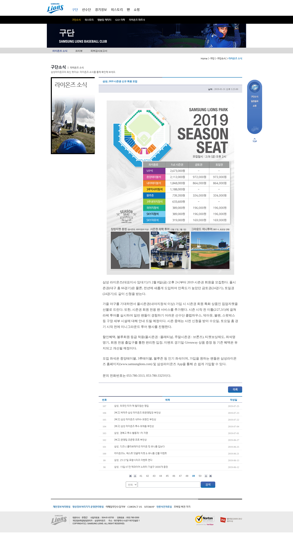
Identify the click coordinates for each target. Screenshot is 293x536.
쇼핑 (137, 10)
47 (180, 476)
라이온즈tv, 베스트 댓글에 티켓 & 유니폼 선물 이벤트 (140, 453)
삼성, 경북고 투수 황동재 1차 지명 (131, 433)
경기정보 (101, 10)
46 (173, 476)
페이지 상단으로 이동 (255, 140)
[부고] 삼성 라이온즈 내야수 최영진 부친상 (135, 419)
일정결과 (254, 101)
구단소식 (76, 19)
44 (160, 476)
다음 (206, 476)
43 (154, 476)
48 (187, 476)
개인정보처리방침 (61, 506)
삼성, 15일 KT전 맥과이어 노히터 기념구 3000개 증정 (141, 466)
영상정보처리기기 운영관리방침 (88, 506)
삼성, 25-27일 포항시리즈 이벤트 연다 (133, 460)
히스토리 (89, 19)
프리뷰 (79, 50)
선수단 (86, 10)
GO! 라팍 (120, 19)
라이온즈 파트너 (137, 19)
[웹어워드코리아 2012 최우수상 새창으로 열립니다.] (231, 516)
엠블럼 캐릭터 (104, 19)
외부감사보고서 (98, 50)
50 (200, 476)
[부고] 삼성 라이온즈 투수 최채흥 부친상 (134, 426)
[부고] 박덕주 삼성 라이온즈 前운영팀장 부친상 (137, 412)
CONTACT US (134, 506)
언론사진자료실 (164, 506)
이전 (135, 476)
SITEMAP (149, 506)
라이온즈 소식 (59, 50)
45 (167, 476)
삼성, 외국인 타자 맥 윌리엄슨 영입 (131, 405)
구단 (75, 10)
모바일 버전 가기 (182, 506)
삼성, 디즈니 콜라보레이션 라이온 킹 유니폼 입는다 (139, 446)
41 (141, 476)
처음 (130, 476)
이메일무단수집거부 (115, 506)
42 (147, 476)
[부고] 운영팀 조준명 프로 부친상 (130, 439)
